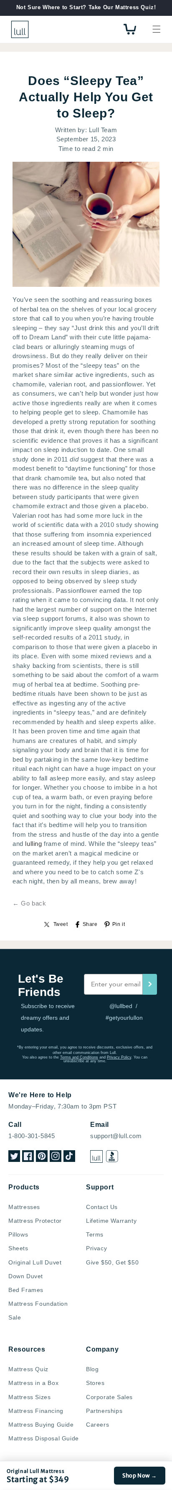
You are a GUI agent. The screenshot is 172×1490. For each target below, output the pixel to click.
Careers (97, 1424)
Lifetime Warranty (111, 1220)
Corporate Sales (109, 1397)
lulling (33, 843)
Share (90, 924)
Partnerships (104, 1410)
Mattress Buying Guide (41, 1424)
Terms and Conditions (79, 1057)
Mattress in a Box (33, 1383)
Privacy (96, 1248)
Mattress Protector (35, 1220)
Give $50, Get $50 (112, 1262)
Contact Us (102, 1207)
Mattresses (24, 1207)
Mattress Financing (35, 1410)
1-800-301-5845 (31, 1135)
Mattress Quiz (28, 1369)
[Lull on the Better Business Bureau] (112, 1156)
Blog (92, 1369)
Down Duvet (25, 1276)
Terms (95, 1234)
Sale (14, 1317)
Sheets (18, 1248)
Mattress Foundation (38, 1303)
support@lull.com (116, 1135)
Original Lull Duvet (34, 1262)
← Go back (29, 903)
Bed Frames (25, 1290)
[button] (156, 29)
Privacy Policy (119, 1057)
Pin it (118, 924)
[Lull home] (96, 1156)
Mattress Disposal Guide (43, 1438)
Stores (95, 1383)
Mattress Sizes (29, 1397)
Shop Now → (139, 1475)
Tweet (60, 924)
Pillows (18, 1234)
